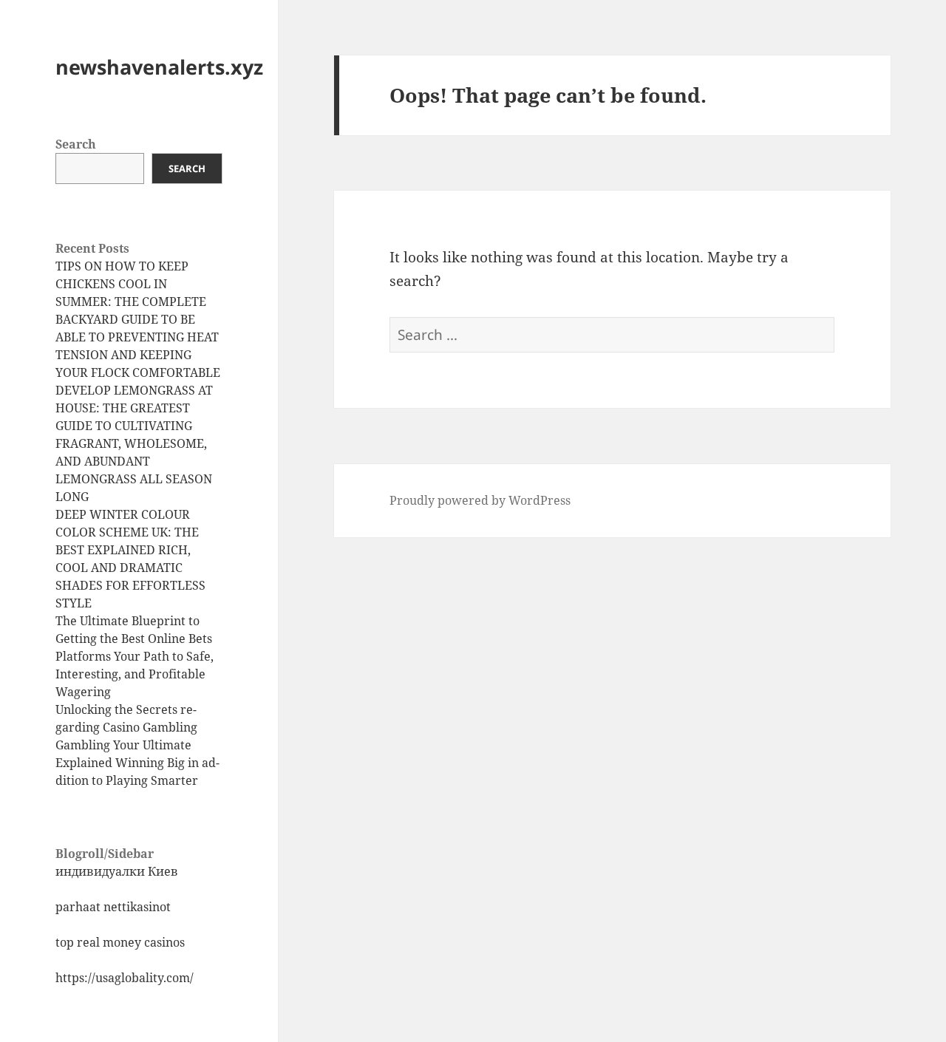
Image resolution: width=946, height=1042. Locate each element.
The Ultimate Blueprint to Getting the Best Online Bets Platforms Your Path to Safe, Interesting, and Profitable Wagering (134, 656)
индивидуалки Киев (116, 871)
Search (75, 144)
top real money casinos (120, 942)
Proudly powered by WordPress (480, 500)
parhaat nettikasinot (113, 907)
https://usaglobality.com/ (124, 978)
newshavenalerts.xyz (159, 67)
